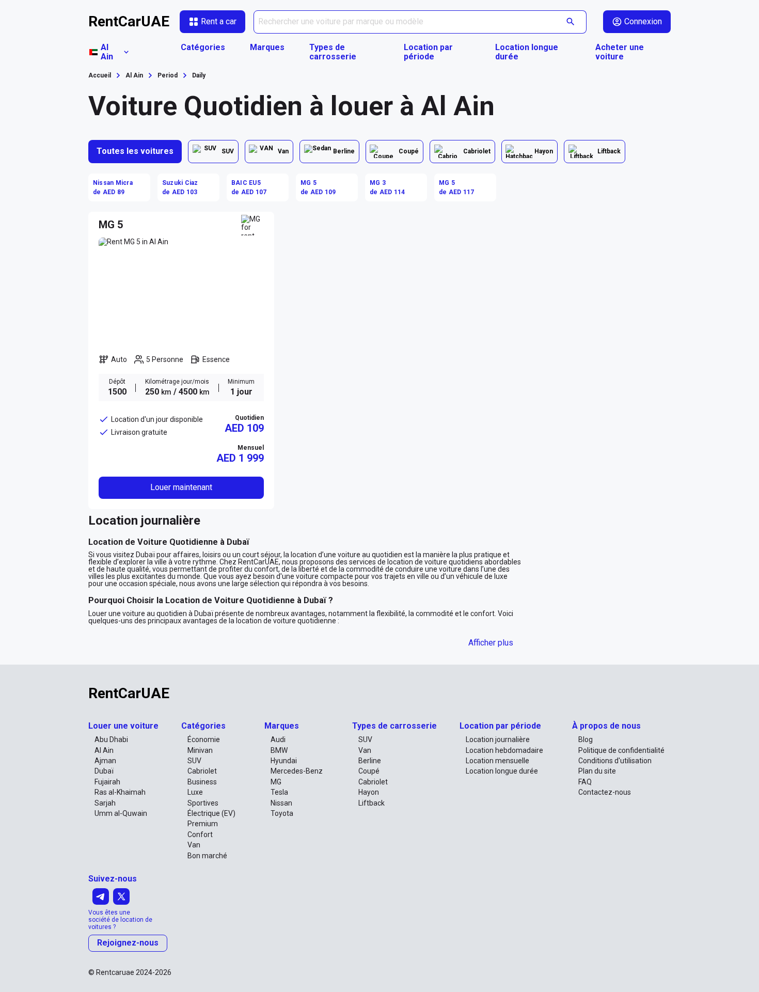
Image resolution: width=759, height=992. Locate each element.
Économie (203, 739)
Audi (278, 739)
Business (202, 782)
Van (193, 845)
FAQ (585, 782)
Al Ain (104, 750)
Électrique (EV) (211, 813)
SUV (194, 761)
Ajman (105, 761)
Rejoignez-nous (128, 943)
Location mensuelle (497, 761)
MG (276, 782)
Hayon (368, 792)
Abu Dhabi (111, 739)
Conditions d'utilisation (615, 761)
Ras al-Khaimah (120, 792)
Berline (369, 761)
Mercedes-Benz (297, 771)
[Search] (571, 22)
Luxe (195, 792)
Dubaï (104, 771)
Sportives (202, 803)
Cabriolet (202, 771)
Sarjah (105, 803)
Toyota (282, 813)
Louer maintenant (181, 487)
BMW (279, 750)
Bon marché (207, 856)
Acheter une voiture (619, 52)
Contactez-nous (604, 792)
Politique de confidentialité (621, 750)
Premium (202, 824)
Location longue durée (526, 52)
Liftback (371, 803)
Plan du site (597, 771)
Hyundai (284, 761)
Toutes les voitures (135, 151)
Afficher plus (490, 643)
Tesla (279, 792)
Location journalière (498, 739)
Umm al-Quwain (120, 813)
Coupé (369, 771)
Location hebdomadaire (504, 750)
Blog (585, 739)
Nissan (281, 803)
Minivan (200, 750)
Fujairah (107, 782)
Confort (200, 834)
